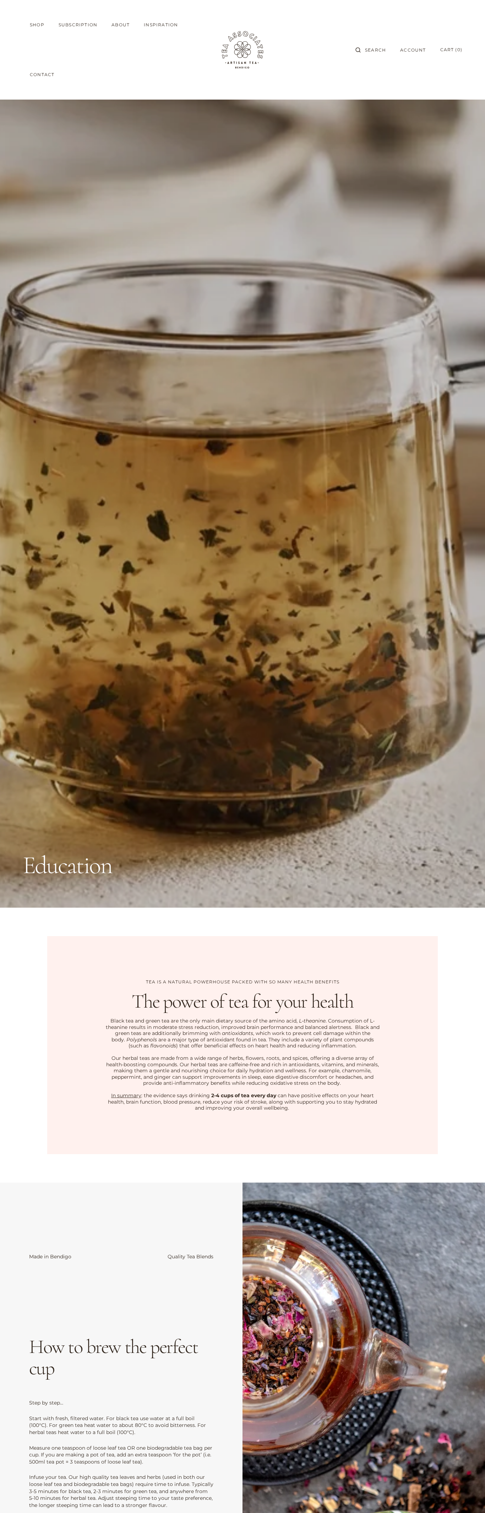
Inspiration (161, 24)
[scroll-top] (468, 1496)
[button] (370, 50)
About (120, 24)
